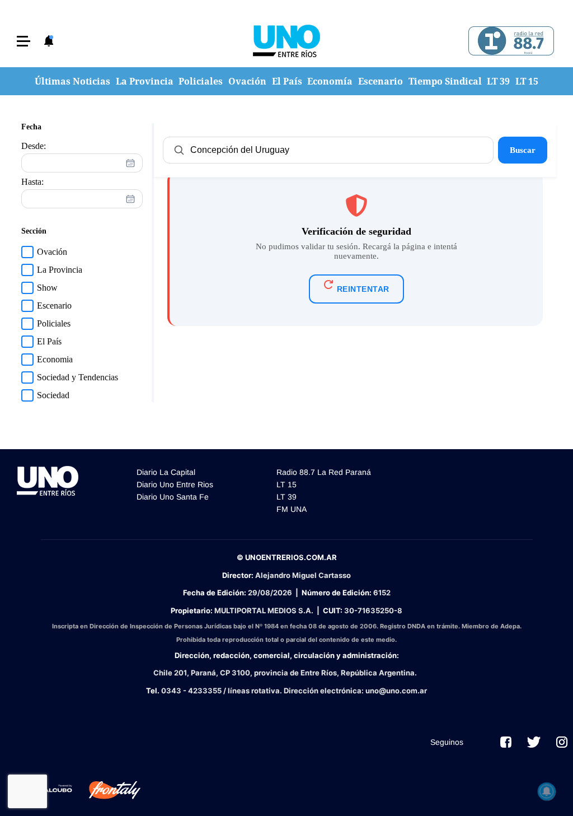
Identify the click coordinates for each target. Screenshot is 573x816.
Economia (55, 359)
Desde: (33, 146)
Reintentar (363, 289)
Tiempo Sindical (445, 81)
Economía (330, 81)
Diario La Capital (166, 472)
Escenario (380, 81)
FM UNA (291, 509)
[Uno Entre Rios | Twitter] (534, 742)
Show (47, 287)
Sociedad (53, 395)
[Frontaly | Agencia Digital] (106, 790)
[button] (23, 41)
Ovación (247, 81)
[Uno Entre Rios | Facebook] (506, 742)
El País (287, 81)
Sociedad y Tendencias (77, 377)
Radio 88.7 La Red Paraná (323, 472)
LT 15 (526, 81)
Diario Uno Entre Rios (175, 484)
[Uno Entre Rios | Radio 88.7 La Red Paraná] (509, 41)
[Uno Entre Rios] (286, 41)
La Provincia (144, 81)
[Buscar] (179, 150)
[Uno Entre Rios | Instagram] (562, 742)
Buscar (523, 150)
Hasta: (32, 181)
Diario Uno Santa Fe (173, 496)
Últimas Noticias (72, 81)
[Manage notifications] (547, 791)
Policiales (201, 81)
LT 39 (498, 81)
